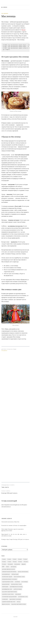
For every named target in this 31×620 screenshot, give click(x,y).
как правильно (6, 574)
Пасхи (23, 30)
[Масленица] (15, 313)
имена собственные (23, 571)
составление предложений (9, 596)
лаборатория (15, 574)
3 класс (14, 559)
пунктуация (5, 586)
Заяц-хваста (5, 487)
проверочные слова (16, 584)
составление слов (22, 596)
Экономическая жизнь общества (10, 522)
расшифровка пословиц (16, 586)
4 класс (20, 559)
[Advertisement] (15, 416)
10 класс (26, 561)
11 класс (4, 564)
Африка (23, 564)
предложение (5, 584)
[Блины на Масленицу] (15, 100)
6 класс (4, 561)
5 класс (25, 559)
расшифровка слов (7, 589)
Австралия (17, 564)
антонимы (13, 566)
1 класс (4, 559)
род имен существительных (9, 591)
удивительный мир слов (8, 601)
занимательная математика (9, 571)
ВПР (3, 566)
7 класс (9, 561)
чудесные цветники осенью (18, 604)
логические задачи (7, 576)
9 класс (20, 561)
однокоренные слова (7, 581)
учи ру (18, 601)
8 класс (15, 561)
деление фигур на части (8, 569)
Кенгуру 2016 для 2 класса (9, 493)
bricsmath (10, 564)
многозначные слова (19, 576)
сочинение (5, 599)
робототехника (18, 589)
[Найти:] (28, 7)
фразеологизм (6, 604)
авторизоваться (6, 506)
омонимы (17, 581)
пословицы (25, 581)
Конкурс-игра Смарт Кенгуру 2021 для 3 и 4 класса (15, 539)
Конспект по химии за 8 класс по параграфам (13, 525)
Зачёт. (7, 566)
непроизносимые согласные (9, 579)
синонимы (18, 594)
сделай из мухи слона (7, 594)
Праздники (4, 13)
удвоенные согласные (15, 599)
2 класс (9, 559)
